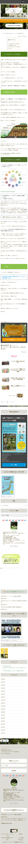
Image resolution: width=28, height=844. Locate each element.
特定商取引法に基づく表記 (6, 823)
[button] (26, 505)
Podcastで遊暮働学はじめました (14, 591)
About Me (14, 530)
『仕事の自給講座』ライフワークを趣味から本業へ (13, 670)
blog (7, 839)
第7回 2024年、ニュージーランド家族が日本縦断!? (11, 596)
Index (12, 39)
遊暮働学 (4, 348)
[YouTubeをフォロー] (17, 546)
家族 (12, 347)
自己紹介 (21, 834)
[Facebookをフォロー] (13, 546)
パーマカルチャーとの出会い (14, 43)
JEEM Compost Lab (7, 665)
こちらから (8, 753)
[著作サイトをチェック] (11, 546)
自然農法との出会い (12, 45)
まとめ (10, 48)
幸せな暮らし (17, 347)
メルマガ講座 (21, 837)
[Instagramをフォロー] (15, 546)
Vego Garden (3, 141)
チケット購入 (14, 465)
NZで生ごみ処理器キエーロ (7, 837)
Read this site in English (14, 25)
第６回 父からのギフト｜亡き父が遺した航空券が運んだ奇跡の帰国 (14, 601)
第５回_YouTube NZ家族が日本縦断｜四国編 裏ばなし (11, 607)
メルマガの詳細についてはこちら (14, 339)
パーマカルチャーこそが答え (14, 46)
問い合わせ (20, 839)
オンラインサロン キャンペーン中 (7, 834)
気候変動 (23, 347)
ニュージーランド (14, 345)
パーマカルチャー (5, 345)
